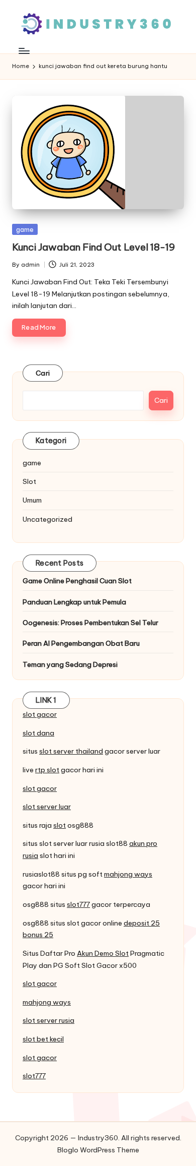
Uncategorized (47, 519)
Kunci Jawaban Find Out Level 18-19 (93, 247)
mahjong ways (128, 874)
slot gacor (40, 714)
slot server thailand (71, 751)
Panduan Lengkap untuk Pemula (74, 601)
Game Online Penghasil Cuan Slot (77, 580)
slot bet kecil (43, 1039)
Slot (29, 481)
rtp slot (47, 769)
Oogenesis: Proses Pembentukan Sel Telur (90, 622)
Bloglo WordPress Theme (98, 1149)
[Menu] (24, 50)
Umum (32, 500)
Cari (43, 373)
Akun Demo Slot (103, 953)
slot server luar (47, 806)
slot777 (78, 904)
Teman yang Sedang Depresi (70, 664)
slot (59, 825)
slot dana (38, 733)
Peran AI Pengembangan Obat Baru (81, 643)
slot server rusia (48, 1020)
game (25, 229)
